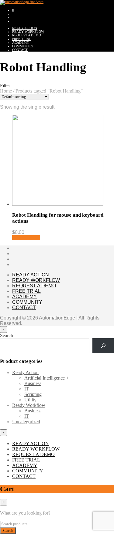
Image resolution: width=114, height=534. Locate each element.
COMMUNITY (22, 46)
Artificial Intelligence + (46, 377)
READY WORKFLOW (28, 31)
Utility (30, 399)
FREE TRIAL (21, 39)
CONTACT (20, 50)
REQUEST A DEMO (26, 35)
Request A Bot (26, 237)
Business (32, 383)
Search (6, 335)
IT (26, 388)
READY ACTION (24, 28)
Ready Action (25, 372)
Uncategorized (26, 421)
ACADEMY (20, 42)
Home (6, 90)
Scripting (33, 394)
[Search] (103, 345)
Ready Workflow (28, 405)
